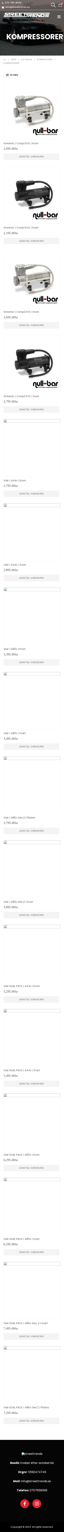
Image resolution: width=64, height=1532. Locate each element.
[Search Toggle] (53, 5)
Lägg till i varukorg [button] (31, 156)
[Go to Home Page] (5, 59)
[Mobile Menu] (60, 17)
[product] (32, 110)
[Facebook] (24, 1503)
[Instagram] (36, 1503)
